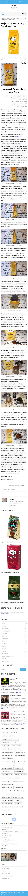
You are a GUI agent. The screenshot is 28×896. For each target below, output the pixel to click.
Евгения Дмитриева (20, 774)
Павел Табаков (18, 790)
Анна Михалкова (20, 761)
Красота (4, 658)
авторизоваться (5, 613)
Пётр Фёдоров (15, 794)
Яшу (20, 136)
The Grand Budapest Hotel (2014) (17, 711)
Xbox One (4, 636)
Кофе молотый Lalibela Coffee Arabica (10, 542)
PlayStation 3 (5, 628)
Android (4, 626)
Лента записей (6, 873)
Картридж (17, 778)
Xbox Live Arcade (20, 752)
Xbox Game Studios (7, 752)
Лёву (16, 136)
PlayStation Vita (6, 631)
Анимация (4, 643)
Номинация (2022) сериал (15, 695)
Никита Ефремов (6, 790)
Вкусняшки (5, 653)
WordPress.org (5, 878)
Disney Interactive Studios (8, 736)
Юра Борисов (6, 810)
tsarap (3, 58)
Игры (3, 623)
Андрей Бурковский (7, 761)
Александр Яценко (20, 755)
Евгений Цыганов (7, 774)
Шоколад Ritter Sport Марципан (17, 485)
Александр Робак (7, 755)
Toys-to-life (5, 745)
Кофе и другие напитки (16, 18)
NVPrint (15, 739)
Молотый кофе (9, 479)
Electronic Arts (6, 739)
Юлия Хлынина (18, 807)
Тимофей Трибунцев (7, 800)
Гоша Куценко (6, 771)
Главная (3, 18)
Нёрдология (5, 638)
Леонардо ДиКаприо (7, 784)
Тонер (18, 800)
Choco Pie (14, 733)
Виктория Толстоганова (8, 765)
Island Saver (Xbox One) (8, 840)
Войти (3, 871)
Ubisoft (4, 749)
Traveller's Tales (16, 745)
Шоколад (18, 803)
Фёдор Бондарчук (7, 803)
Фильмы (4, 648)
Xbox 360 (4, 633)
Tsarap (14, 5)
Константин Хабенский (19, 781)
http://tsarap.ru (13, 505)
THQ (14, 742)
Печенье (5, 794)
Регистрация (5, 868)
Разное (8, 18)
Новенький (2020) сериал (9, 489)
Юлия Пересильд (6, 807)
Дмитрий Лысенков (19, 771)
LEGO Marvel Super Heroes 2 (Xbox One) (12, 831)
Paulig (3, 479)
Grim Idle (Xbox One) (7, 836)
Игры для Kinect (6, 778)
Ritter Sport (5, 742)
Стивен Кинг (6, 797)
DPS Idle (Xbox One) (7, 827)
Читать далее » (19, 692)
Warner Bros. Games (15, 749)
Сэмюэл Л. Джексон (18, 797)
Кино (3, 641)
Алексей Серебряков (7, 758)
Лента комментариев (7, 876)
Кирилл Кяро (5, 781)
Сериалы (4, 646)
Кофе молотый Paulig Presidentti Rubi (10, 572)
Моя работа (5, 661)
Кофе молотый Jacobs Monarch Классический (12, 602)
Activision (5, 733)
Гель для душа (19, 768)
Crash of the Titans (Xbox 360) (9, 844)
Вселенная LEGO (7, 768)
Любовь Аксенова (7, 787)
